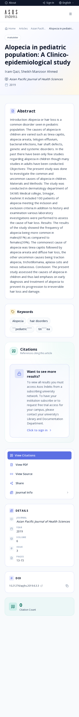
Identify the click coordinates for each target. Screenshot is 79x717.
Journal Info (24, 492)
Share (20, 483)
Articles (23, 28)
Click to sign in (37, 430)
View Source (24, 474)
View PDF (22, 465)
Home (12, 28)
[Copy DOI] (67, 586)
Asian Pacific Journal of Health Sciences (38, 28)
